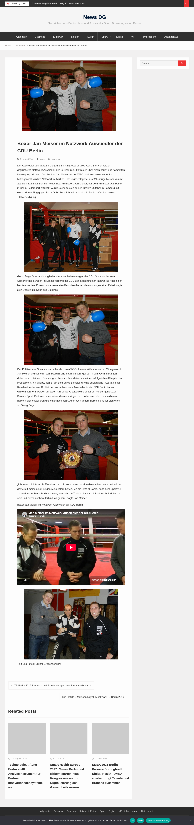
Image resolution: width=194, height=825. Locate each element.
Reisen (75, 36)
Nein (140, 820)
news (42, 159)
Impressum (149, 36)
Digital (119, 36)
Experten (58, 36)
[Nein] (190, 820)
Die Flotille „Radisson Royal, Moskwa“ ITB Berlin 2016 (93, 697)
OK (132, 820)
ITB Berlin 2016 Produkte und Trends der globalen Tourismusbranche (52, 685)
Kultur (90, 36)
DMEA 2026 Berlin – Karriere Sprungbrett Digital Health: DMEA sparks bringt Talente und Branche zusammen (110, 773)
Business (40, 36)
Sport (105, 36)
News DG (94, 17)
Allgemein (21, 36)
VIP (133, 36)
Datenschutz (171, 36)
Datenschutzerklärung (158, 820)
